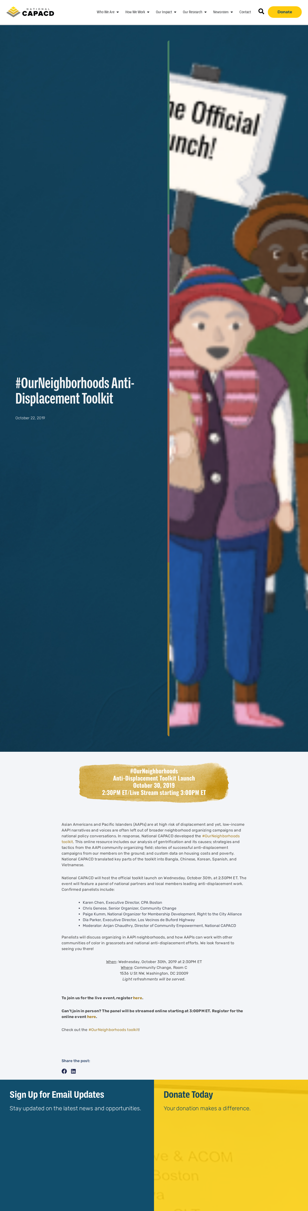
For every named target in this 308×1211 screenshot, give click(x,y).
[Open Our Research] (205, 12)
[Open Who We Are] (118, 12)
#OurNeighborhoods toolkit (114, 1029)
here (137, 998)
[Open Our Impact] (175, 12)
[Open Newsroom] (232, 12)
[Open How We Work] (148, 12)
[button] (64, 1071)
